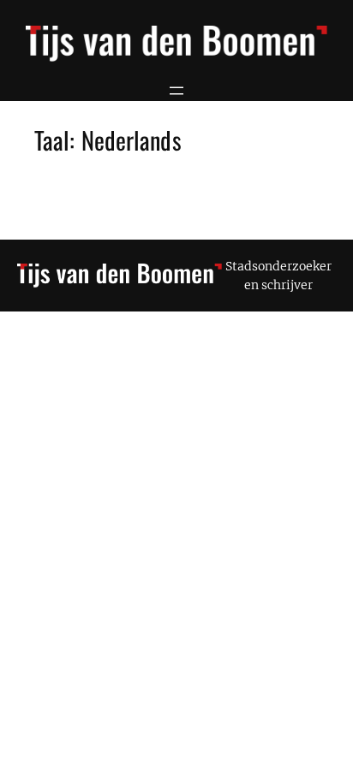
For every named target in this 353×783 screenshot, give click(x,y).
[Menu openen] (176, 90)
